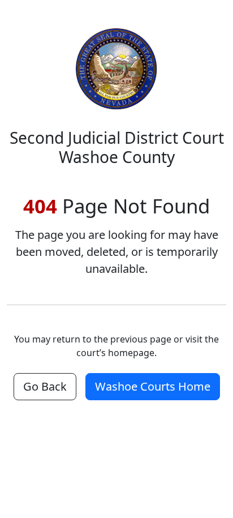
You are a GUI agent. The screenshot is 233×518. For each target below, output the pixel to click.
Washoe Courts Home (152, 386)
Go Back (45, 386)
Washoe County (117, 147)
